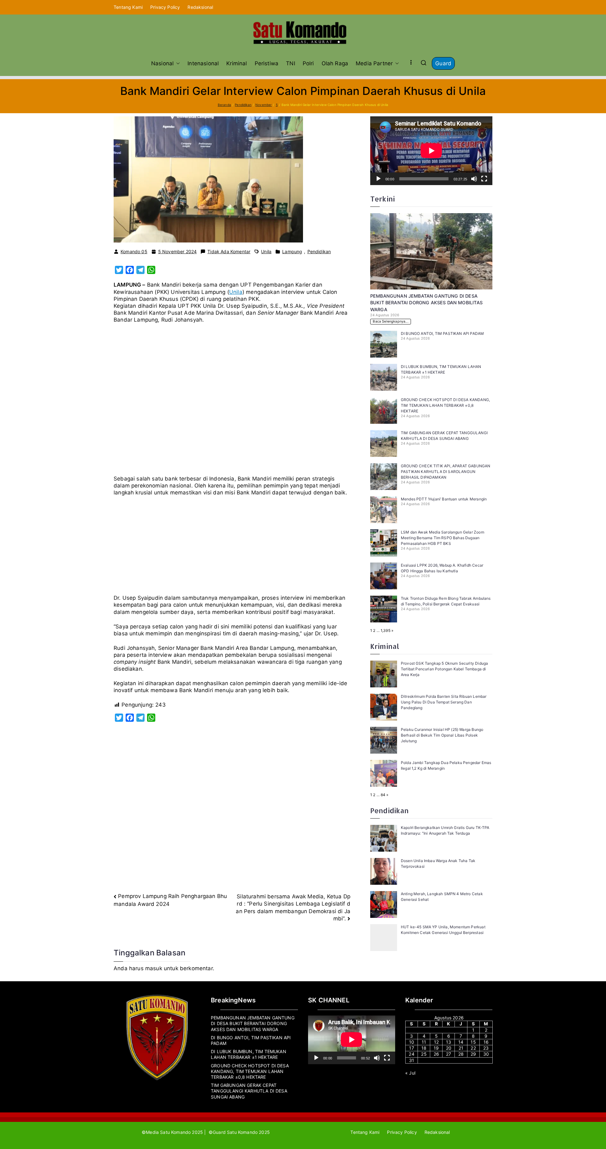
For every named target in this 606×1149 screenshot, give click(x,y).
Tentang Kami (128, 7)
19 (436, 1048)
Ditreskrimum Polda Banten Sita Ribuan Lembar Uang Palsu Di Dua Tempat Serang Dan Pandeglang (443, 702)
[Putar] (378, 179)
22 (473, 1048)
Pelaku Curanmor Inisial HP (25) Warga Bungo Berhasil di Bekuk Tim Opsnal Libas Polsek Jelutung (442, 735)
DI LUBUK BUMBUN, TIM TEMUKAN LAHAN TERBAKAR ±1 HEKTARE (248, 1054)
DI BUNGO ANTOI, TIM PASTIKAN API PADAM (443, 333)
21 (461, 1048)
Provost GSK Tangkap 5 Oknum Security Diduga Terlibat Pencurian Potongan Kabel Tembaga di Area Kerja (444, 669)
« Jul (410, 1073)
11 (424, 1042)
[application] (431, 150)
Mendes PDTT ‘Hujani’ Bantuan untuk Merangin (444, 499)
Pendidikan (319, 251)
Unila (266, 251)
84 (383, 794)
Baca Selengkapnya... (390, 321)
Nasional (162, 63)
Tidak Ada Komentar (228, 251)
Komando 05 (134, 251)
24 (411, 1054)
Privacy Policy (165, 7)
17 (411, 1048)
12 (436, 1042)
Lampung (292, 251)
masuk (153, 968)
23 (486, 1048)
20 (448, 1048)
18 (423, 1048)
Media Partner (374, 63)
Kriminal (236, 63)
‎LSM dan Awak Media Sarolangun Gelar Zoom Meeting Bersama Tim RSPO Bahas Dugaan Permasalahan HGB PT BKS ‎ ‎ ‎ (442, 538)
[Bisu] (474, 179)
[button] (177, 63)
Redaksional (200, 7)
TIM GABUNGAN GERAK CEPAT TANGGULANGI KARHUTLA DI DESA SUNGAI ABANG (249, 1090)
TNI (290, 63)
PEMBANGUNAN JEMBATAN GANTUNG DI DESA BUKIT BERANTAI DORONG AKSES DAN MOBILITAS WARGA (426, 302)
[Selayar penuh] (484, 179)
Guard (443, 63)
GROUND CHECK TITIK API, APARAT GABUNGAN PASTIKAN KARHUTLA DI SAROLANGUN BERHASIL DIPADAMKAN (445, 472)
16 (486, 1042)
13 (448, 1042)
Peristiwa (267, 63)
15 (473, 1042)
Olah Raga (335, 63)
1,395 (385, 630)
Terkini (382, 199)
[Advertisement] (232, 402)
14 (460, 1042)
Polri (308, 63)
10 (411, 1042)
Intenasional (203, 63)
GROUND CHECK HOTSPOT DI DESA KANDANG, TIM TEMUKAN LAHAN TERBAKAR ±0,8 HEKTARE (445, 405)
